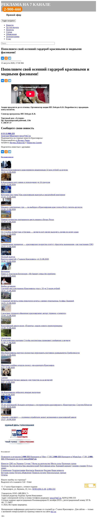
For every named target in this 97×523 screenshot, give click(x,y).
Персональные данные (56, 473)
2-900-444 (12, 9)
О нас (8, 39)
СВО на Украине (16, 463)
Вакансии (39, 470)
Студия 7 (28, 463)
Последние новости (7, 157)
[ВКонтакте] (2, 58)
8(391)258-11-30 (39, 489)
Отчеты (4, 475)
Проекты (10, 30)
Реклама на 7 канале (25, 4)
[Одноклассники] (6, 58)
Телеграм (5, 136)
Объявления (11, 34)
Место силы (56, 463)
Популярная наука (47, 466)
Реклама (47, 470)
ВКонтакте (14, 136)
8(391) (8, 133)
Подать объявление (23, 473)
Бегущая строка (7, 473)
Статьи (9, 32)
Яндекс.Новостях (17, 143)
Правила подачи (39, 473)
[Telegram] (9, 58)
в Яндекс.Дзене (23, 140)
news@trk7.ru (25, 136)
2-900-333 (51, 489)
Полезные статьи (69, 463)
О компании (6, 470)
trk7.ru (53, 511)
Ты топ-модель (12, 27)
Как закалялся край (30, 466)
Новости (10, 25)
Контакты (30, 470)
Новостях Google (34, 143)
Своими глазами (79, 466)
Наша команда (57, 470)
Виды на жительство (41, 463)
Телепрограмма (12, 36)
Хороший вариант (63, 466)
